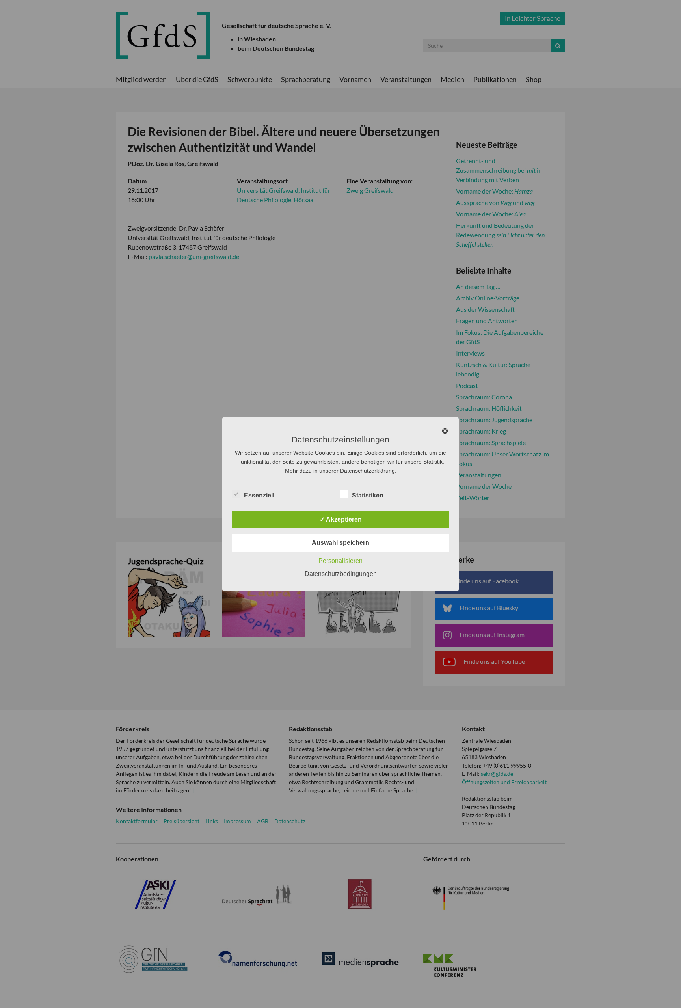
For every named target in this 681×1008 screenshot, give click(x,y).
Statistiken (367, 495)
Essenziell (259, 495)
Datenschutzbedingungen (341, 573)
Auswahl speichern (340, 542)
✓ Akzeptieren (341, 519)
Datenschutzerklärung (367, 471)
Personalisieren (340, 560)
